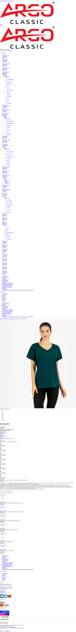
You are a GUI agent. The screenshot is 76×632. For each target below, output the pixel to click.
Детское (3, 178)
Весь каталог (4, 315)
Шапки (8, 229)
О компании (4, 275)
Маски (8, 234)
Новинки (4, 53)
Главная (1, 318)
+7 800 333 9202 (9, 50)
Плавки (8, 127)
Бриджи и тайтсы (10, 90)
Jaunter (3, 274)
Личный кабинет (5, 279)
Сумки (5, 230)
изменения (14, 627)
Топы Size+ (9, 207)
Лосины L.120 (2, 540)
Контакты (4, 281)
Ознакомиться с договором (7, 313)
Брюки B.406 (2, 528)
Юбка (8, 98)
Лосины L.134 (2, 510)
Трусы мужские (10, 205)
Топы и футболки (10, 79)
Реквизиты (4, 314)
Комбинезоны (9, 83)
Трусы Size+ (9, 209)
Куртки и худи (9, 81)
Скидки (3, 252)
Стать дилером (5, 280)
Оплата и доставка (5, 276)
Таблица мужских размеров (7, 310)
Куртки (5, 180)
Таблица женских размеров (7, 282)
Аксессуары (4, 225)
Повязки (8, 236)
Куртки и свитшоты (10, 123)
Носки (8, 227)
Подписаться (2, 592)
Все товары (9, 103)
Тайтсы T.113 (2, 501)
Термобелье (9, 94)
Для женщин (4, 293)
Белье (3, 196)
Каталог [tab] (1, 291)
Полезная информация (6, 312)
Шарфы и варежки (10, 232)
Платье (8, 101)
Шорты (8, 85)
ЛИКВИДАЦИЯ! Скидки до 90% (6, 0)
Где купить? (4, 278)
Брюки (8, 88)
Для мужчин (4, 116)
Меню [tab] (4, 291)
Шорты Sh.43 (2, 519)
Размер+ (3, 147)
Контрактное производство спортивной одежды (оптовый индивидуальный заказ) (18, 316)
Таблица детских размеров (7, 311)
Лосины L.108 (2, 549)
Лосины (8, 92)
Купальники (9, 96)
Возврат (3, 277)
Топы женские (9, 200)
